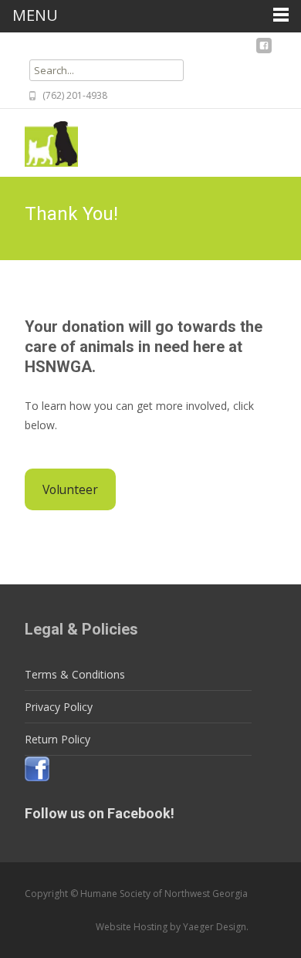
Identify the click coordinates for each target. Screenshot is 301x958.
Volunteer (70, 489)
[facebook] (264, 49)
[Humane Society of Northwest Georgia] (39, 140)
